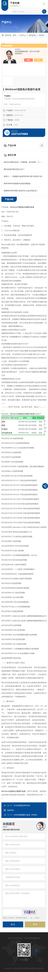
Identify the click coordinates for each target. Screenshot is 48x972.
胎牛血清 (32, 35)
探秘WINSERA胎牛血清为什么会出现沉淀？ (21, 191)
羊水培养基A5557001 (22, 805)
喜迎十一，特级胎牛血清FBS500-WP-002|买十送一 (23, 176)
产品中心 (22, 35)
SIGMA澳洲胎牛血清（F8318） (26, 815)
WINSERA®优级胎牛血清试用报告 (17, 183)
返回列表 (10, 810)
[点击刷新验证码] (30, 912)
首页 (14, 35)
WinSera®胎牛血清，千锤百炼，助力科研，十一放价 (24, 162)
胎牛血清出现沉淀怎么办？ (14, 169)
